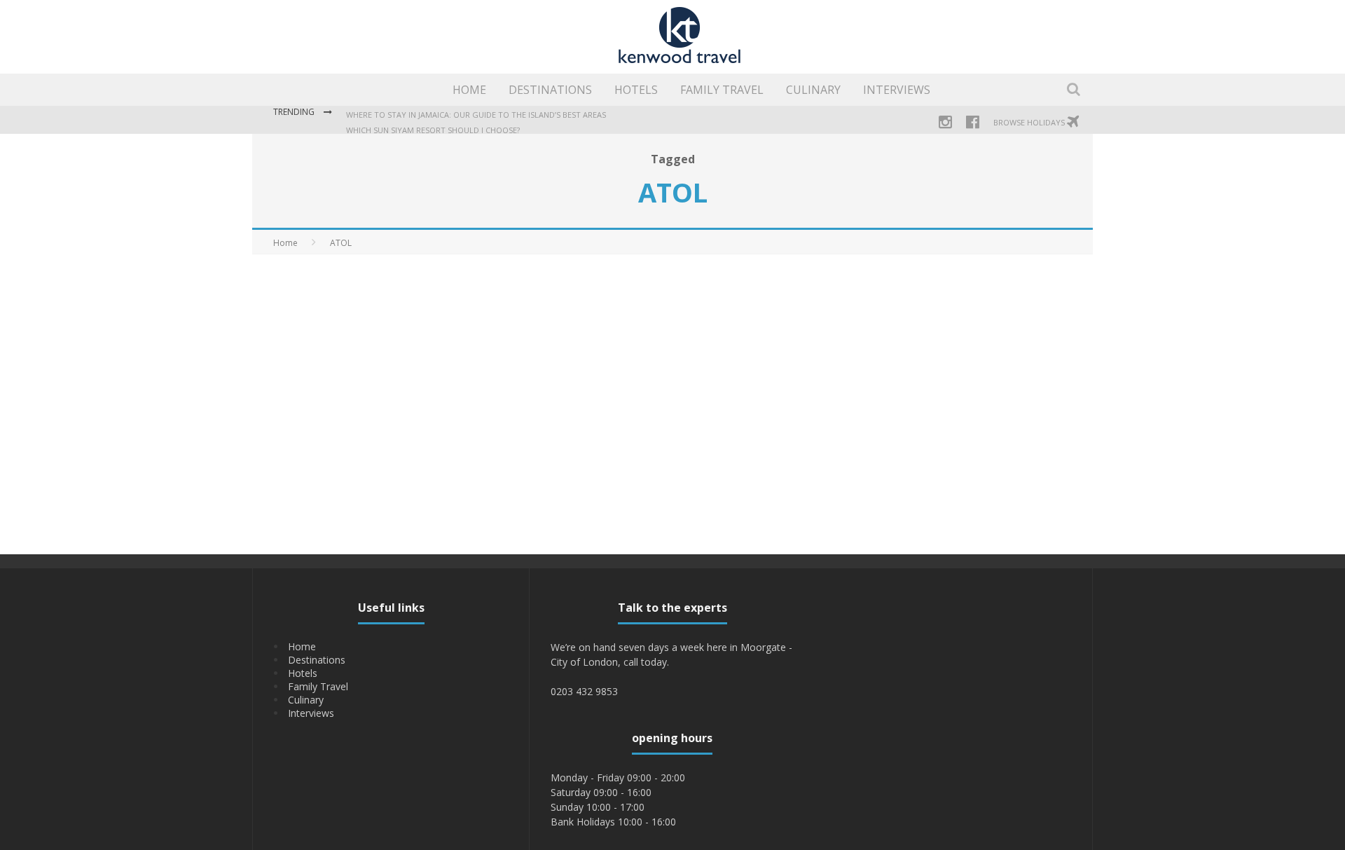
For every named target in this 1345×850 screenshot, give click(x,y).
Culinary (813, 89)
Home (469, 89)
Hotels (636, 89)
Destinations (550, 89)
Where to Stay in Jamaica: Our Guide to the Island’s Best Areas (476, 114)
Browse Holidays (1030, 122)
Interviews (896, 89)
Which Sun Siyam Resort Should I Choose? (433, 130)
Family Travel (722, 89)
